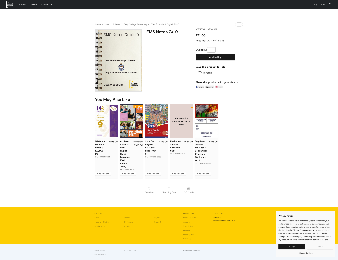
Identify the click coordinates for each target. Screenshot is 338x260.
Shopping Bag (188, 235)
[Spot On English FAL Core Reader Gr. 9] (156, 121)
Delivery (33, 4)
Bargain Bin (158, 222)
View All (127, 226)
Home (98, 24)
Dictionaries (128, 222)
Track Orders (188, 226)
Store (21, 4)
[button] (9, 4)
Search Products (189, 218)
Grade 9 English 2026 (168, 24)
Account (186, 222)
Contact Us (46, 4)
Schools (116, 24)
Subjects (157, 218)
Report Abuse (100, 250)
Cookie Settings (100, 255)
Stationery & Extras (102, 222)
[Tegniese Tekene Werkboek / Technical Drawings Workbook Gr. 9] (206, 121)
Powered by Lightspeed (192, 250)
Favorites (149, 192)
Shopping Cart (169, 192)
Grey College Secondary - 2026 (139, 24)
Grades (127, 218)
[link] (305, 252)
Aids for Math (100, 226)
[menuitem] (237, 24)
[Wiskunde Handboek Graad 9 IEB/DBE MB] (106, 121)
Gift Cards (189, 192)
